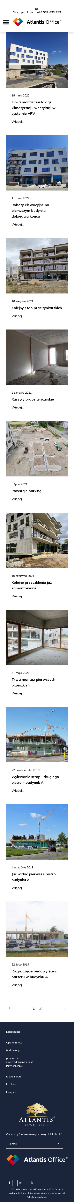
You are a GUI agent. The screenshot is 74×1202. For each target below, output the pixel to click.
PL (37, 9)
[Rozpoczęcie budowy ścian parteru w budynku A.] (37, 929)
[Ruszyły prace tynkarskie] (37, 357)
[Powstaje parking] (37, 448)
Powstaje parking (27, 491)
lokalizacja (12, 1084)
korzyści (11, 1092)
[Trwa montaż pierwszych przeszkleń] (37, 637)
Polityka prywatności (37, 1197)
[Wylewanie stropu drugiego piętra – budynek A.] (37, 734)
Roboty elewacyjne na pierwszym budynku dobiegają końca (30, 210)
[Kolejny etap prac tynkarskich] (37, 265)
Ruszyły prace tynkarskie (33, 399)
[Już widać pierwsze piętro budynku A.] (37, 832)
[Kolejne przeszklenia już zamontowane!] (37, 540)
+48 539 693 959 (49, 12)
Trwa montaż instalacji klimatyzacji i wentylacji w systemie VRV (34, 108)
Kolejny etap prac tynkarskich (37, 308)
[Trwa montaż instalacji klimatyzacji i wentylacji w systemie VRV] (37, 60)
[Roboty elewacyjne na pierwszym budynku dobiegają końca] (37, 162)
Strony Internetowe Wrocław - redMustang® (43, 1193)
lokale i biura (14, 1076)
